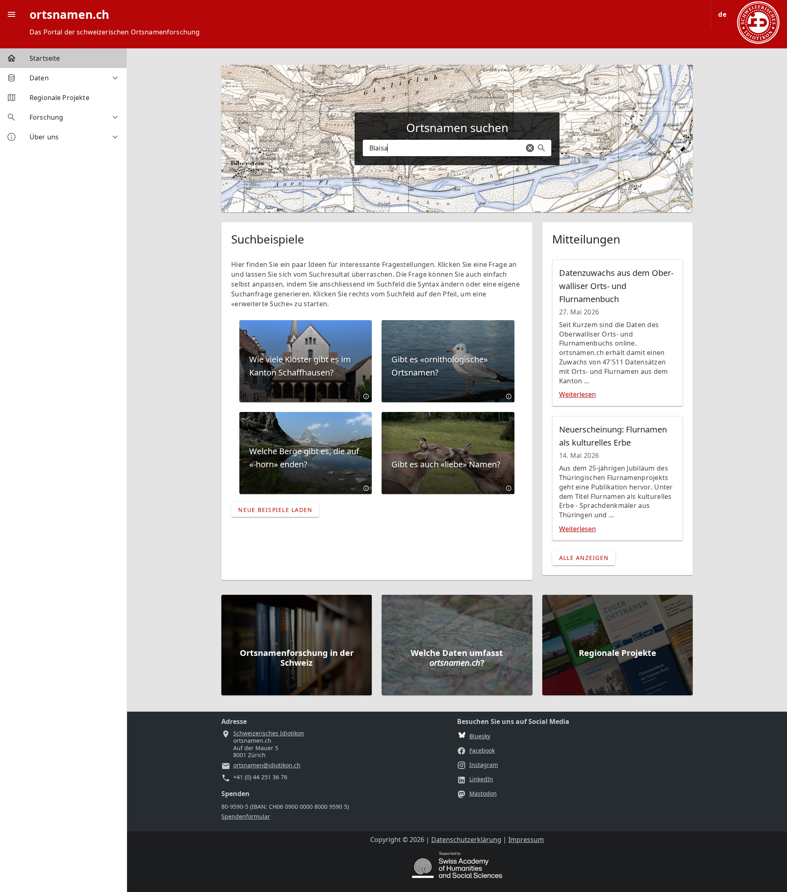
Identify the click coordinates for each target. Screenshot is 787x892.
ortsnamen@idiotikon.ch (266, 765)
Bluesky (479, 736)
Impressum (526, 839)
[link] (63, 58)
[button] (530, 148)
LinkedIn (481, 779)
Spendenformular (245, 816)
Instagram (483, 765)
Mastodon (483, 793)
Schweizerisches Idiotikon (268, 733)
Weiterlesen (577, 394)
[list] (63, 97)
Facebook (482, 750)
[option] (63, 78)
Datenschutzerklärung (466, 839)
